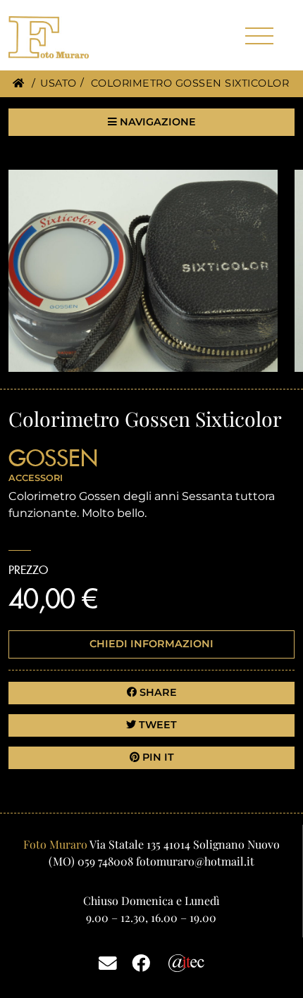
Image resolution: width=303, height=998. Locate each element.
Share (157, 692)
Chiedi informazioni (151, 643)
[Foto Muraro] (71, 37)
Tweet (156, 724)
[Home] (18, 83)
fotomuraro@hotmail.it (195, 861)
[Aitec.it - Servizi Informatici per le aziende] (186, 962)
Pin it (157, 757)
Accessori (35, 478)
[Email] (108, 962)
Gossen (53, 458)
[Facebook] (141, 962)
